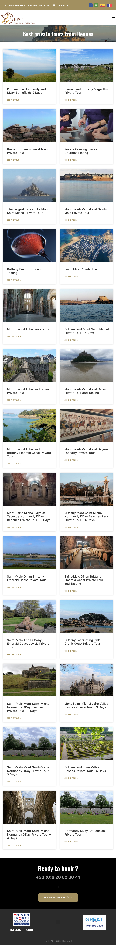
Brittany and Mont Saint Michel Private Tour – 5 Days (86, 330)
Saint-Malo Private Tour (81, 269)
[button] (113, 18)
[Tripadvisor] (96, 5)
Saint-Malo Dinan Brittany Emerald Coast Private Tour (26, 578)
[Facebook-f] (91, 5)
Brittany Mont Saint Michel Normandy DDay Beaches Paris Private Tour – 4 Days (86, 516)
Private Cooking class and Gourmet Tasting (82, 151)
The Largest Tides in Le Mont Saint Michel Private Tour (28, 211)
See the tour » (14, 100)
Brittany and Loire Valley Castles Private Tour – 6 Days (85, 769)
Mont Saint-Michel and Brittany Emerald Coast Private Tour (29, 453)
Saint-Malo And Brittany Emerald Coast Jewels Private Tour (28, 643)
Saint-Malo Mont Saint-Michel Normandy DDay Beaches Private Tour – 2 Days (28, 707)
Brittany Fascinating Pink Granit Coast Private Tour (82, 641)
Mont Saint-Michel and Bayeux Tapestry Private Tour (86, 451)
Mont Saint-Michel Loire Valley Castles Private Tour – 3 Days (86, 705)
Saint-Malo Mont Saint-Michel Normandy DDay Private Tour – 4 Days (29, 834)
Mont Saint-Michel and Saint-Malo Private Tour (85, 211)
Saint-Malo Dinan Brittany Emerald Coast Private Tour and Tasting (83, 580)
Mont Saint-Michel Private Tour (29, 329)
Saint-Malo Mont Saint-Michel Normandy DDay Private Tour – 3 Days (29, 770)
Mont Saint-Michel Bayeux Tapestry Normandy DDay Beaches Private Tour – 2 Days (28, 516)
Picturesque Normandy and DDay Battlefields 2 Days (26, 90)
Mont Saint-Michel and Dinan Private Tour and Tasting (85, 391)
